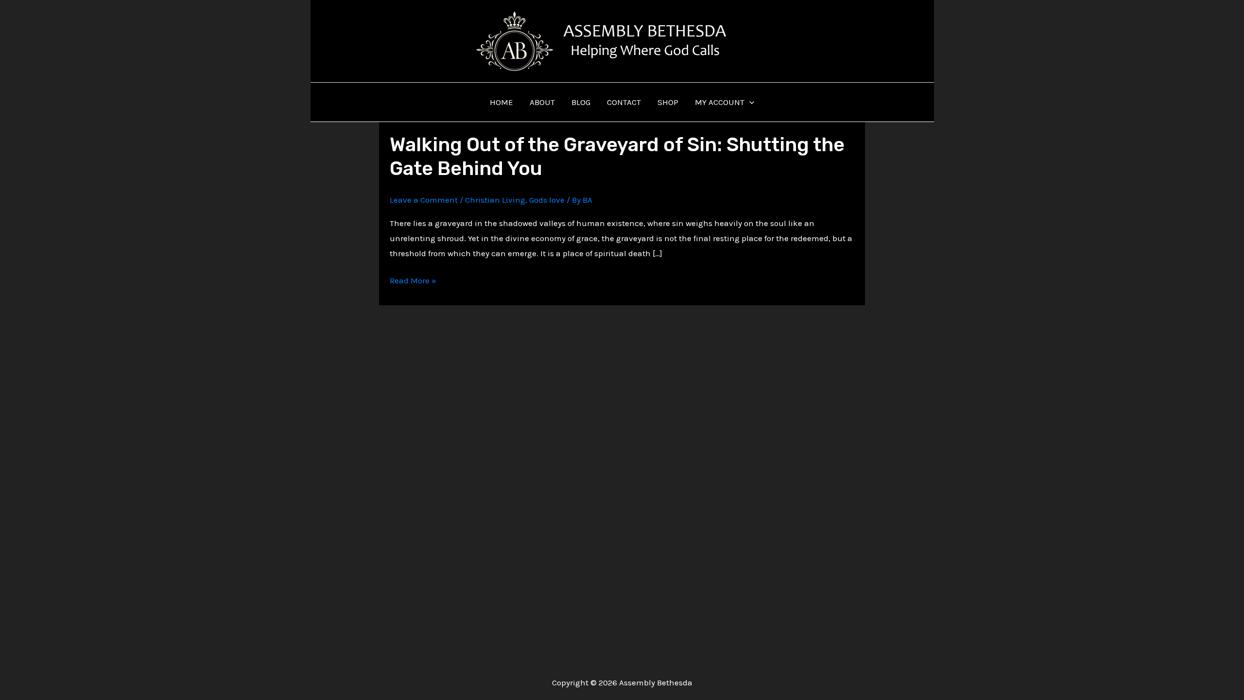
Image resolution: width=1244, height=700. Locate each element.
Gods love (547, 200)
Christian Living (495, 200)
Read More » (413, 281)
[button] (749, 102)
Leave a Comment (424, 200)
